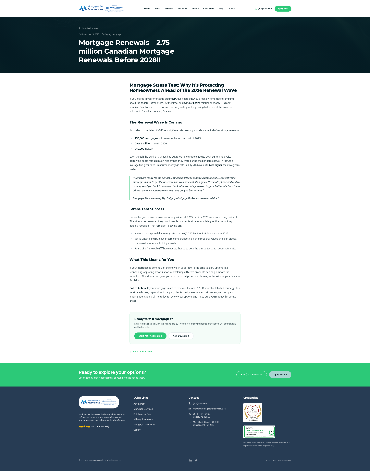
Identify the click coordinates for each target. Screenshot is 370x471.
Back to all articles (90, 28)
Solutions (182, 9)
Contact (231, 9)
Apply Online (280, 374)
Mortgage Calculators (144, 424)
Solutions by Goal (142, 414)
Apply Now (283, 9)
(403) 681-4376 (265, 9)
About (157, 9)
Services (169, 9)
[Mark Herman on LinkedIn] (190, 460)
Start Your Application (150, 336)
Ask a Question (181, 336)
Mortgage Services (143, 409)
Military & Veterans (143, 419)
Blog (221, 9)
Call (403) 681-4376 (251, 374)
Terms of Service (284, 460)
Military (195, 9)
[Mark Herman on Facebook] (196, 460)
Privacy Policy (270, 460)
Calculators (208, 9)
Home (147, 9)
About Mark (139, 403)
